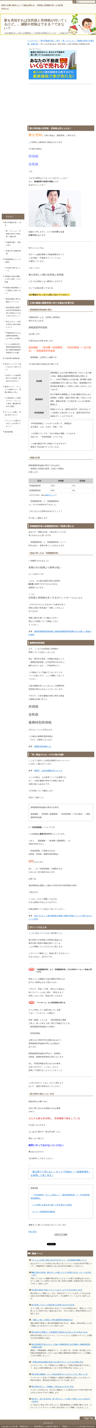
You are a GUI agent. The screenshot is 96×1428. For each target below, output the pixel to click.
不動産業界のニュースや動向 (13, 260)
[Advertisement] (61, 105)
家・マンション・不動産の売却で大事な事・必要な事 (13, 233)
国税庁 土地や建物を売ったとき (48, 771)
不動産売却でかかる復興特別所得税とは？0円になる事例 (13, 335)
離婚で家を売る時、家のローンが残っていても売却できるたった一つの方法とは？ (61, 1273)
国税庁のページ (50, 495)
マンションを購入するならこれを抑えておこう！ (13, 423)
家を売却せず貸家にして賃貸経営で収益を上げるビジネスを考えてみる (59, 1332)
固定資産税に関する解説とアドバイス (13, 300)
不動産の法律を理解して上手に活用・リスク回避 (13, 279)
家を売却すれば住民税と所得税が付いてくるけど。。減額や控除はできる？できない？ (35, 24)
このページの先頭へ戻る (86, 1418)
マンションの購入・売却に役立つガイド (13, 413)
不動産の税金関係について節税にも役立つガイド (13, 290)
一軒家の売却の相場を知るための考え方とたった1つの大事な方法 (57, 1362)
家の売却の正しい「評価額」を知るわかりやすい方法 (52, 1387)
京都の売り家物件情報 (13, 252)
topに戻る (33, 1232)
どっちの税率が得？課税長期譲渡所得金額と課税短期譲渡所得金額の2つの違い (13, 348)
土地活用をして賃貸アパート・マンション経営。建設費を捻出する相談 (13, 402)
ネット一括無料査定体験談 (43, 1212)
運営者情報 (9, 432)
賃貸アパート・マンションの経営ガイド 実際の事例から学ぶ (13, 389)
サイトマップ (48, 1423)
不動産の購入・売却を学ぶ (13, 243)
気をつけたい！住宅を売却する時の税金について (13, 324)
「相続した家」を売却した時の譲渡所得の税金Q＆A (52, 1320)
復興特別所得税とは (42, 746)
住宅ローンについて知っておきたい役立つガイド (13, 367)
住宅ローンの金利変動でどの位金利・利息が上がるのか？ (13, 378)
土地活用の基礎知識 (12, 358)
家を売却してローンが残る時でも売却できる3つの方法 (52, 1305)
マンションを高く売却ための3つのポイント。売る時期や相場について (59, 1260)
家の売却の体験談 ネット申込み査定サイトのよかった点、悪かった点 (59, 1374)
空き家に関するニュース (13, 269)
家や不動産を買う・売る (13, 224)
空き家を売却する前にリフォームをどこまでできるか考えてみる (56, 1290)
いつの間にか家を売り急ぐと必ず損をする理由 (52, 1205)
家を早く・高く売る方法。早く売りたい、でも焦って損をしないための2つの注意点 (60, 1400)
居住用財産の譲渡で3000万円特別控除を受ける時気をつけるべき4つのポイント (13, 312)
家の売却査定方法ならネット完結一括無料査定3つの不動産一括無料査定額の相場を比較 (60, 1345)
